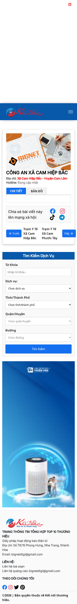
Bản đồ (37, 191)
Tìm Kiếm (38, 349)
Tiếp (67, 233)
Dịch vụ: (11, 281)
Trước (16, 233)
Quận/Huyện (15, 314)
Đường (10, 330)
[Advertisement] (38, 76)
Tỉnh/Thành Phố (17, 298)
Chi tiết (16, 191)
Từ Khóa (11, 265)
